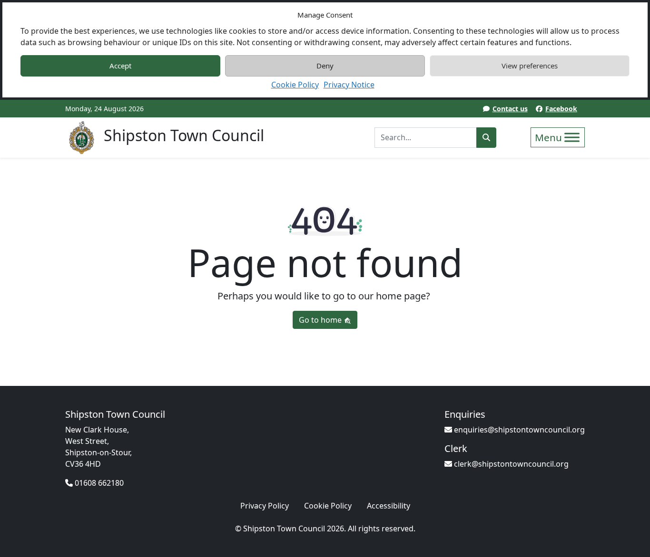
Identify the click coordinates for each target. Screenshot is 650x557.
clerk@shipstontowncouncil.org (510, 464)
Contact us (510, 108)
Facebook (561, 108)
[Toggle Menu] (572, 137)
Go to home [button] (321, 320)
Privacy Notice (349, 84)
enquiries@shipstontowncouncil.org (518, 429)
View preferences (530, 65)
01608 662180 (98, 483)
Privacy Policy (264, 505)
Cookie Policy (295, 84)
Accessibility (388, 505)
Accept (120, 65)
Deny (325, 65)
